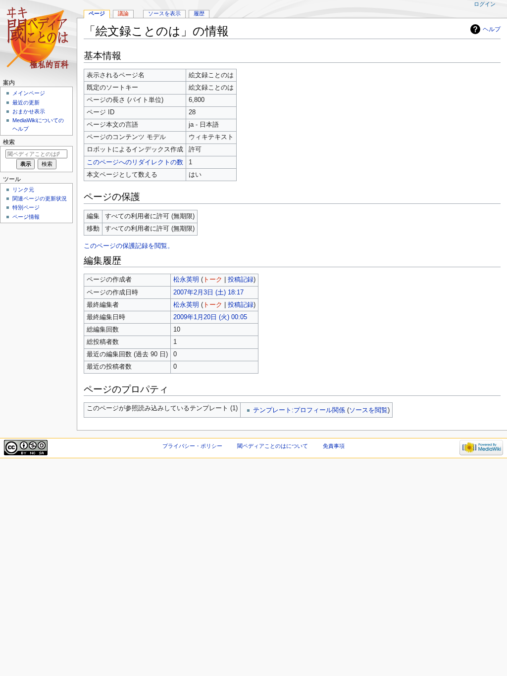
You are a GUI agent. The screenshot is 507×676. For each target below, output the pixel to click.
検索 (9, 142)
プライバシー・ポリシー (192, 446)
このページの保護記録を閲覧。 (129, 245)
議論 (123, 13)
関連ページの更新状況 (39, 198)
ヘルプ (492, 29)
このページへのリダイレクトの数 (135, 162)
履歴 (199, 13)
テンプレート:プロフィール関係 (299, 410)
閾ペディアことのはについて (272, 446)
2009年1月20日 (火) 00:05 (210, 317)
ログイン (485, 4)
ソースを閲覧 (368, 410)
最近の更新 (26, 102)
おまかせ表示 (28, 111)
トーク (212, 279)
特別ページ (26, 207)
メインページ (28, 93)
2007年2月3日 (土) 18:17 (208, 292)
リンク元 (23, 190)
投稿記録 (241, 279)
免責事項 (334, 446)
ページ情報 (26, 217)
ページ (97, 13)
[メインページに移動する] (38, 38)
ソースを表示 (164, 13)
